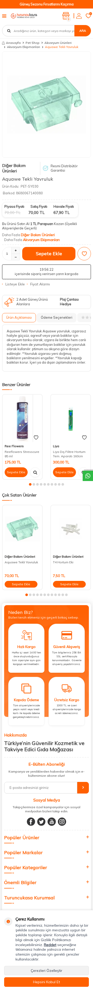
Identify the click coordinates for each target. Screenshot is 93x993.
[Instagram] (62, 822)
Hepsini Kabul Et (46, 982)
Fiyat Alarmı (40, 284)
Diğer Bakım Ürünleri (14, 168)
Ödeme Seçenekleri (56, 317)
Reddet (50, 944)
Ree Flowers (14, 446)
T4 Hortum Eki (63, 562)
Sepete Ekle (49, 254)
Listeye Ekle (15, 284)
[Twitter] (41, 822)
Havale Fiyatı (63, 206)
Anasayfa (13, 43)
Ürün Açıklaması (19, 317)
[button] (30, 484)
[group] (46, 104)
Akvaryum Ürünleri (58, 43)
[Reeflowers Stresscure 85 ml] (22, 418)
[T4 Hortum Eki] (70, 529)
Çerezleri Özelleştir (46, 970)
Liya (56, 446)
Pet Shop (33, 43)
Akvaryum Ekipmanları (23, 47)
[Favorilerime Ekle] (36, 438)
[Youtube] (52, 822)
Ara (82, 31)
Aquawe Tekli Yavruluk (21, 562)
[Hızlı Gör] (35, 472)
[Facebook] (31, 822)
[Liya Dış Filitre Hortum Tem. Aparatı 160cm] (70, 418)
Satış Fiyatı (38, 206)
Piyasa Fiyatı (14, 206)
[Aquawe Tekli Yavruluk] (22, 529)
